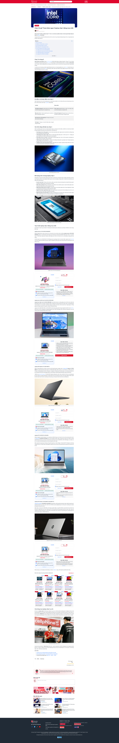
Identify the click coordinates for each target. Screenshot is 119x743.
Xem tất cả (44, 296)
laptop (39, 35)
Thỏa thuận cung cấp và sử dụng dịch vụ (52, 727)
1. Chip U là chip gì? (38, 42)
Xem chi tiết (64, 355)
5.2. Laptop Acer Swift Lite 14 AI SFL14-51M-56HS (44, 51)
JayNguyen (43, 701)
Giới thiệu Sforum (48, 722)
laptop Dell (65, 368)
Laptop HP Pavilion (38, 503)
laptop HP (37, 438)
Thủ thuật (39, 6)
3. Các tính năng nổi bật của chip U (41, 45)
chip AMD (47, 102)
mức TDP (48, 62)
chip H (66, 67)
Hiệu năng (42, 658)
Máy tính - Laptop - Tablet (47, 6)
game (45, 68)
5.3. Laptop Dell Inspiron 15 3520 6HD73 (42, 52)
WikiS (38, 658)
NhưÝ (38, 30)
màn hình (72, 239)
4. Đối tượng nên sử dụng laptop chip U (41, 46)
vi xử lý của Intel (49, 61)
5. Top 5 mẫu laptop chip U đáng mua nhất (42, 48)
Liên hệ (46, 728)
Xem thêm (63, 295)
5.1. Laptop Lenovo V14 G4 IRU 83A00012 (43, 49)
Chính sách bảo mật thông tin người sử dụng (51, 725)
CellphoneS (55, 569)
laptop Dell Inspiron (42, 374)
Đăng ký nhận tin (68, 488)
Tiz (63, 700)
